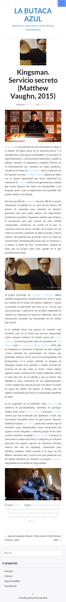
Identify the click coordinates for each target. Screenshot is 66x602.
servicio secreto (45, 517)
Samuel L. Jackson (30, 517)
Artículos (8, 571)
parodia (11, 517)
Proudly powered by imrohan (33, 598)
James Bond (50, 509)
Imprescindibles (12, 581)
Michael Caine (53, 513)
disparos (28, 509)
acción (38, 505)
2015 (33, 505)
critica (20, 509)
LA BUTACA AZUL (33, 15)
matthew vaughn (39, 513)
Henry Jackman (38, 509)
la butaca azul (26, 513)
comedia (13, 509)
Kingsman (15, 513)
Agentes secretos (49, 505)
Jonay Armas (44, 105)
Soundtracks (10, 586)
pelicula (19, 517)
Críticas (16, 505)
